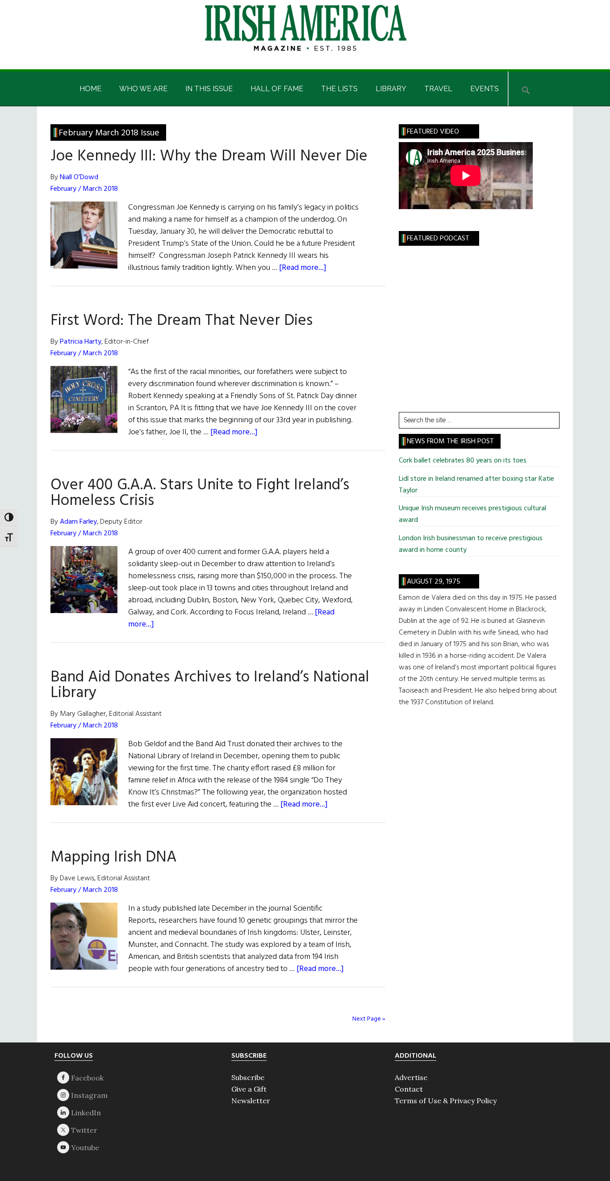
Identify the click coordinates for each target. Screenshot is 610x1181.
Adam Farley (78, 522)
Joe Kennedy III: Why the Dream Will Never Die (209, 156)
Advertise (411, 1077)
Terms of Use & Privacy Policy (446, 1100)
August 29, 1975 (433, 582)
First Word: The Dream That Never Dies (181, 320)
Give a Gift (249, 1088)
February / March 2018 (84, 189)
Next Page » (368, 1019)
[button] (526, 88)
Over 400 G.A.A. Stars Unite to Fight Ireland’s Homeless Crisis (199, 493)
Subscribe (247, 1077)
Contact (409, 1088)
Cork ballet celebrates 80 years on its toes (462, 461)
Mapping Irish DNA (113, 857)
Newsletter (250, 1100)
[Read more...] (302, 267)
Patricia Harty (80, 342)
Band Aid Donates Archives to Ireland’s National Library (209, 685)
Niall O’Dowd (79, 177)
